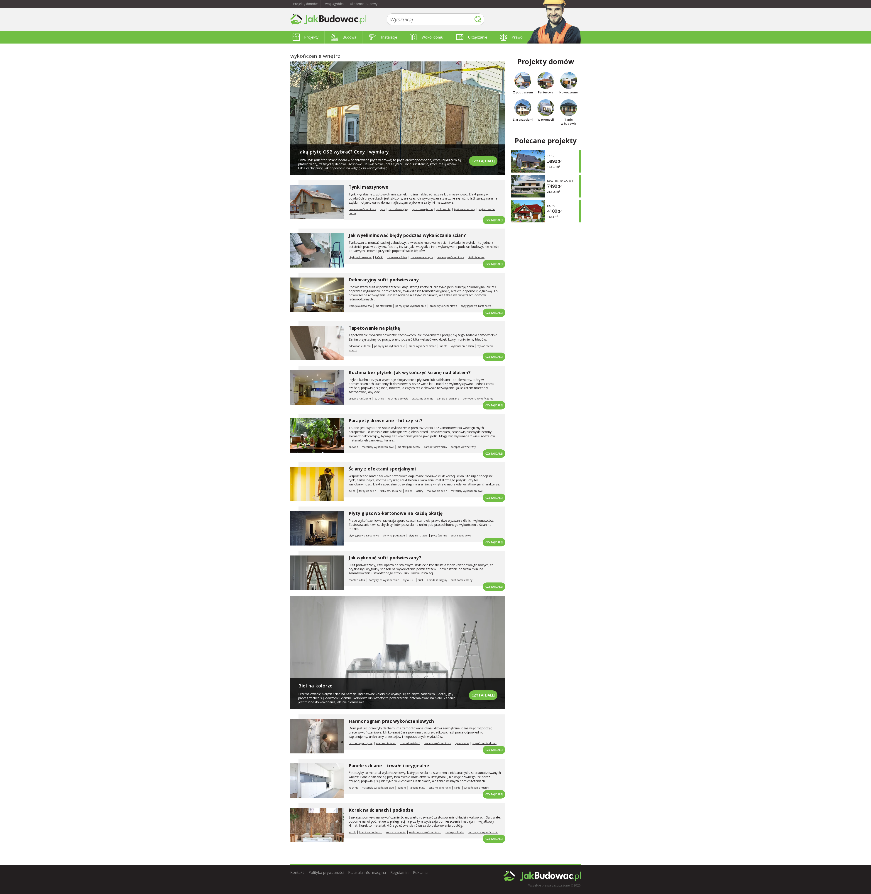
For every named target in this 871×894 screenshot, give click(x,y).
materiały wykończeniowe (378, 446)
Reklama (420, 872)
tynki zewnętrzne (422, 209)
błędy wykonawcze (360, 257)
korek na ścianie (396, 832)
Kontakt (297, 872)
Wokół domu (432, 37)
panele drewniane (448, 398)
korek (352, 832)
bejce (352, 490)
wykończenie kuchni (476, 787)
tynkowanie (443, 209)
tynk (382, 209)
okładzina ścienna (422, 398)
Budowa (349, 37)
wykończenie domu (484, 743)
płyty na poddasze (394, 535)
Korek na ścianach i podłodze (381, 810)
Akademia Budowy (363, 4)
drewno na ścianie (360, 398)
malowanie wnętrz (422, 257)
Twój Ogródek (333, 4)
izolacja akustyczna (360, 305)
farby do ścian (367, 490)
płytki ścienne (476, 257)
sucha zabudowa (461, 535)
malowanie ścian (397, 257)
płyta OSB (408, 580)
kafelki (379, 257)
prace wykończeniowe (362, 209)
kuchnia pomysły (398, 398)
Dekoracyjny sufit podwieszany (384, 280)
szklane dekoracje (440, 787)
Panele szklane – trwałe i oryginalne (389, 766)
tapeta (443, 346)
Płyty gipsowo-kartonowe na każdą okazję (396, 513)
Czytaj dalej (483, 160)
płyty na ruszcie (418, 535)
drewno (353, 446)
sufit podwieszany (461, 580)
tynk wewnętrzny (464, 209)
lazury (419, 490)
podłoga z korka (454, 832)
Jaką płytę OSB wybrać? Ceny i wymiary (343, 152)
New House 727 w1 (560, 180)
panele (401, 787)
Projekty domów (305, 4)
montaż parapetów (408, 446)
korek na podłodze (370, 832)
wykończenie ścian (462, 346)
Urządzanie (477, 37)
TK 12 (550, 155)
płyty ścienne (439, 535)
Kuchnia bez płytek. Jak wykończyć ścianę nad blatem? (409, 372)
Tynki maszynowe (369, 187)
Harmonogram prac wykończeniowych (391, 721)
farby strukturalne (391, 490)
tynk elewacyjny (398, 209)
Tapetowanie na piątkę (374, 328)
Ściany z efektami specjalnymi (382, 469)
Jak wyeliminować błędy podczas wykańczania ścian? (407, 235)
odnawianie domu (360, 346)
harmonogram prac (360, 743)
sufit (420, 580)
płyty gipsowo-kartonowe (476, 305)
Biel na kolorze (315, 686)
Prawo (517, 37)
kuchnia (379, 398)
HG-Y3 (551, 205)
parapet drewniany (435, 446)
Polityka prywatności (326, 872)
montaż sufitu (383, 305)
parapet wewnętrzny (463, 446)
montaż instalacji (410, 743)
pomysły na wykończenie (410, 305)
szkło (457, 787)
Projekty (311, 37)
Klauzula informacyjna (367, 872)
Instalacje (389, 37)
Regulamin (399, 872)
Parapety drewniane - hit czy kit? (386, 421)
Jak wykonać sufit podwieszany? (385, 558)
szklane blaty (417, 787)
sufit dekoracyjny (437, 580)
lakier (408, 490)
